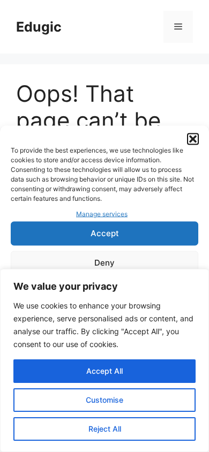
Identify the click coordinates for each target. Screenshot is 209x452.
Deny (104, 263)
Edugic (39, 27)
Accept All (104, 370)
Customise (104, 399)
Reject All (104, 428)
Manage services (102, 214)
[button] (193, 139)
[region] (104, 360)
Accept (105, 233)
